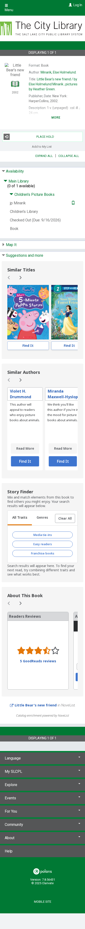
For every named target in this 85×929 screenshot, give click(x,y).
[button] (65, 518)
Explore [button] (11, 785)
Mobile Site (42, 901)
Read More (25, 448)
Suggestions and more (24, 255)
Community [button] (14, 824)
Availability (15, 171)
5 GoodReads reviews (38, 661)
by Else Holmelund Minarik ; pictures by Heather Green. (53, 84)
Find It (28, 345)
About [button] (9, 838)
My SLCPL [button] (13, 771)
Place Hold (45, 136)
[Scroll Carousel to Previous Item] (9, 278)
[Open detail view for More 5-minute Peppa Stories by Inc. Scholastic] (28, 312)
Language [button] (13, 758)
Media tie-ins (42, 535)
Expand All (44, 156)
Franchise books (42, 553)
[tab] (20, 518)
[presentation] (28, 312)
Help (9, 851)
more (56, 117)
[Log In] (70, 5)
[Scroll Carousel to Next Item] (20, 278)
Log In (77, 5)
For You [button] (11, 811)
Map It (11, 245)
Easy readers (42, 544)
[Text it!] (72, 203)
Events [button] (10, 798)
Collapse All (68, 156)
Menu (9, 10)
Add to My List (42, 146)
